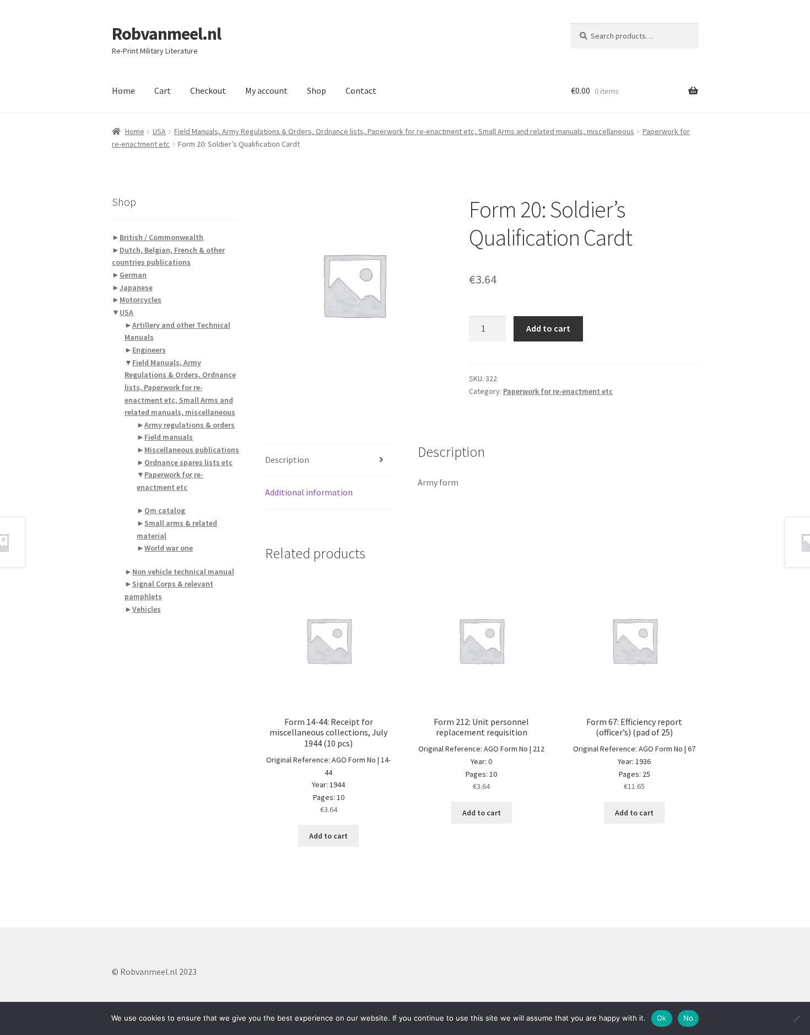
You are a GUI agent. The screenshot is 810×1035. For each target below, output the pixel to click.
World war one (168, 548)
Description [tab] (287, 459)
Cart (162, 90)
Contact (360, 90)
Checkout (208, 90)
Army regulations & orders (189, 425)
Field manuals (168, 437)
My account (266, 90)
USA (159, 131)
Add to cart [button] (328, 836)
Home (123, 90)
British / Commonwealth (161, 237)
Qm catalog (164, 510)
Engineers (149, 350)
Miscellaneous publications (191, 450)
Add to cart (548, 328)
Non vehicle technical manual (183, 572)
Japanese (136, 287)
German (133, 275)
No (688, 1017)
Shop (316, 90)
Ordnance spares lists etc (188, 462)
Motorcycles (140, 300)
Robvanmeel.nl (166, 34)
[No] (796, 1018)
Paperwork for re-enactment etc (558, 391)
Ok (662, 1017)
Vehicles (146, 609)
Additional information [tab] (309, 492)
